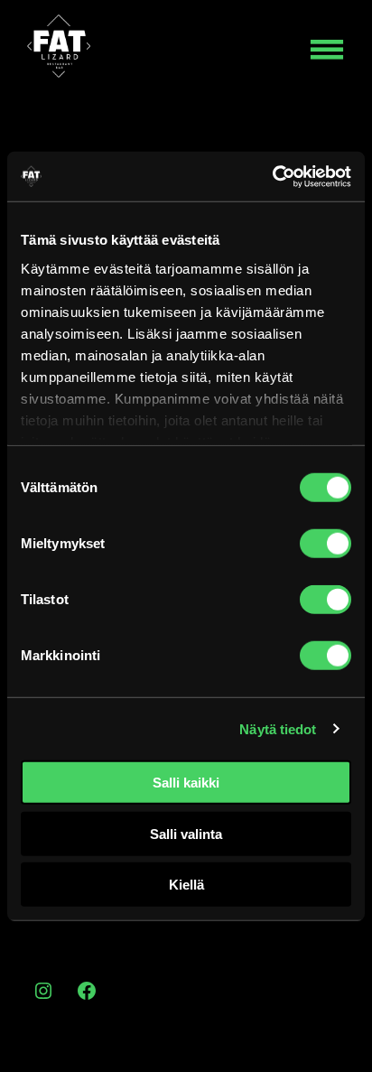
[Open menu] (327, 50)
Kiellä (186, 884)
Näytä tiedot (277, 728)
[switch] (325, 543)
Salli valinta (186, 833)
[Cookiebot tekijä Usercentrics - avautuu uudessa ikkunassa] (272, 176)
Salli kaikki (186, 782)
